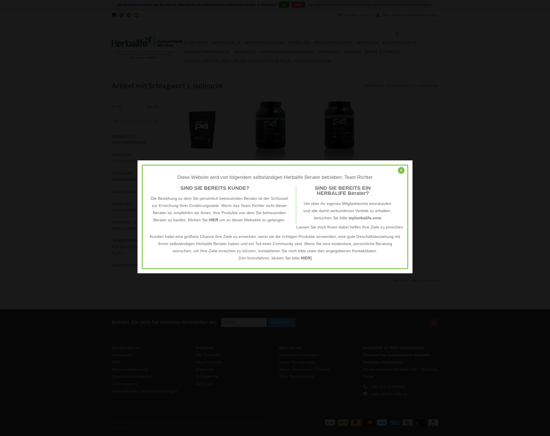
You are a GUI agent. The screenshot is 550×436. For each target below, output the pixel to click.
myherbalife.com (365, 218)
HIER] (306, 258)
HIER (213, 220)
